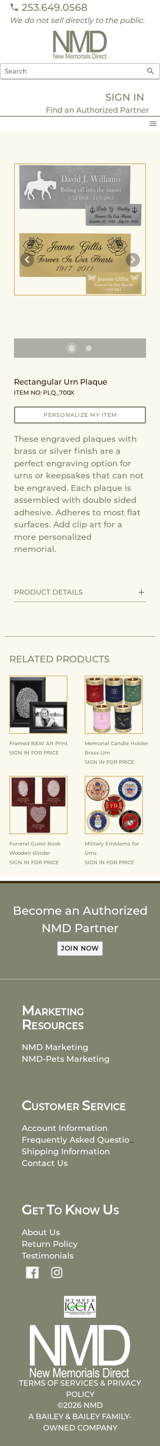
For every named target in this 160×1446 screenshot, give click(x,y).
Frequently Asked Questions (80, 1140)
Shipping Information (66, 1151)
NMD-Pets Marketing (66, 1059)
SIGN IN (124, 97)
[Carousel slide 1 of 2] (71, 348)
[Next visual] (133, 260)
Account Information (65, 1128)
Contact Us (45, 1163)
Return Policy (50, 1244)
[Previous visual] (27, 260)
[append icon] (150, 71)
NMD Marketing (55, 1047)
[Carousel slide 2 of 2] (88, 348)
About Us (41, 1232)
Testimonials (47, 1255)
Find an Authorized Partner (97, 110)
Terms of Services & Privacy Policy (80, 1388)
